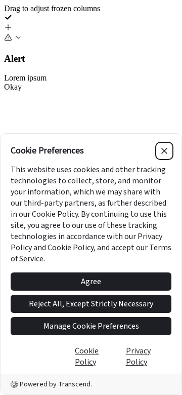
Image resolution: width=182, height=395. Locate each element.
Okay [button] (13, 87)
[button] (91, 28)
